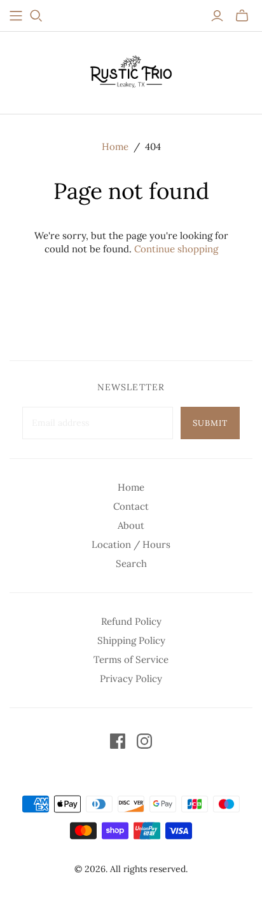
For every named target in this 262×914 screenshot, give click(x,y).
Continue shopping (176, 249)
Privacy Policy (131, 678)
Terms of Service (131, 659)
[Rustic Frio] (131, 69)
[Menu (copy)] (16, 16)
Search (131, 563)
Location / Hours (131, 544)
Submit (210, 423)
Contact (131, 506)
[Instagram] (144, 741)
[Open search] (36, 16)
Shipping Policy (131, 640)
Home (115, 146)
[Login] (217, 16)
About (131, 525)
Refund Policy (131, 621)
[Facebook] (117, 741)
